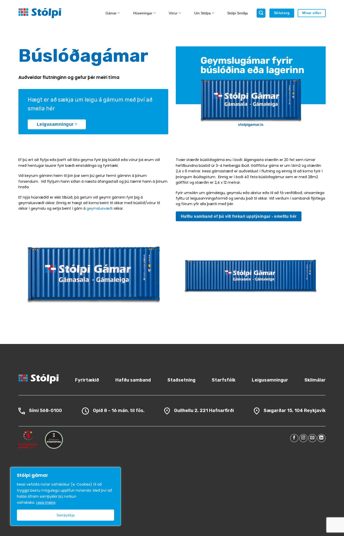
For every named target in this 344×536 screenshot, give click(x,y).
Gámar (111, 13)
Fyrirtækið (87, 380)
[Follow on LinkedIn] (321, 438)
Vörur (173, 13)
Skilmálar (315, 380)
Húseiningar (142, 13)
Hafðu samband (133, 380)
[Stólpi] (53, 13)
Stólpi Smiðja (237, 13)
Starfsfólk (223, 380)
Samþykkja (65, 515)
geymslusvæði (100, 208)
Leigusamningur (270, 380)
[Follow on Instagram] (303, 438)
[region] (65, 496)
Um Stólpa (202, 13)
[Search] (261, 13)
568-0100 (51, 410)
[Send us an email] (312, 438)
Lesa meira (45, 502)
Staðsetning (181, 380)
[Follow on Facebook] (294, 438)
